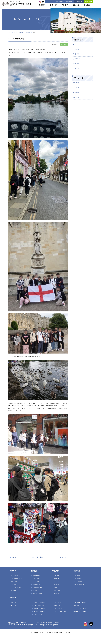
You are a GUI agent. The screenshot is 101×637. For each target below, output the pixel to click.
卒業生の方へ (59, 1)
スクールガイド (58, 602)
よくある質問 (14, 605)
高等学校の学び (37, 575)
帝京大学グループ (16, 587)
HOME (9, 32)
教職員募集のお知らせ (40, 608)
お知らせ (76, 63)
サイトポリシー (58, 608)
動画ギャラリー (58, 605)
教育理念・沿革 (15, 575)
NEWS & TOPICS (18, 32)
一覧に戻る (39, 557)
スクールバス (77, 68)
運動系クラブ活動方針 (80, 611)
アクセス (78, 1)
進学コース (37, 581)
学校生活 (64, 5)
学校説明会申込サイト (80, 602)
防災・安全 (57, 590)
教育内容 (53, 5)
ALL (74, 44)
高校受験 (13, 602)
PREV (14, 557)
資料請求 (87, 1)
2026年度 (76, 83)
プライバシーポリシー (80, 608)
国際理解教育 (36, 584)
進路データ (78, 578)
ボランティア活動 (37, 593)
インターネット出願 (39, 605)
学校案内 (42, 5)
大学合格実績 (79, 581)
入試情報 (87, 5)
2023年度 (76, 97)
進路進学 (76, 5)
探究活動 (35, 590)
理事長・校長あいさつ (17, 578)
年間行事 (56, 578)
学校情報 (13, 590)
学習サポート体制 (37, 587)
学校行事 (28, 32)
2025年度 (76, 87)
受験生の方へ (49, 1)
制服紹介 (56, 584)
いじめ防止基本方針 (39, 611)
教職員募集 (69, 1)
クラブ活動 (76, 59)
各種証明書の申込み (39, 602)
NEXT (61, 557)
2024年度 (76, 92)
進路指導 (77, 575)
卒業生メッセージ (80, 584)
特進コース (37, 578)
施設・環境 (14, 581)
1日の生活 (56, 575)
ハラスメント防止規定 (60, 611)
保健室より (57, 593)
